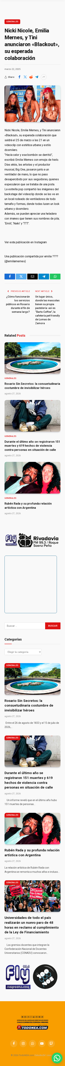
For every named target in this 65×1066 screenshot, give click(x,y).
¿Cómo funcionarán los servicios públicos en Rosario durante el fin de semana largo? (18, 304)
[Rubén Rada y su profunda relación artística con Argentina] (32, 477)
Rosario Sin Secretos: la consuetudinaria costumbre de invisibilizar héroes (29, 705)
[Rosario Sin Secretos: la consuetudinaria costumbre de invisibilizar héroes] (32, 358)
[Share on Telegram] (36, 77)
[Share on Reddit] (31, 77)
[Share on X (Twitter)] (25, 77)
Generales (12, 21)
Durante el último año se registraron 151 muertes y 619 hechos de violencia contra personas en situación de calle (32, 446)
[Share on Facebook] (19, 77)
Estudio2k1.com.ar (44, 1055)
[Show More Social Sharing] (44, 77)
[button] (57, 1058)
